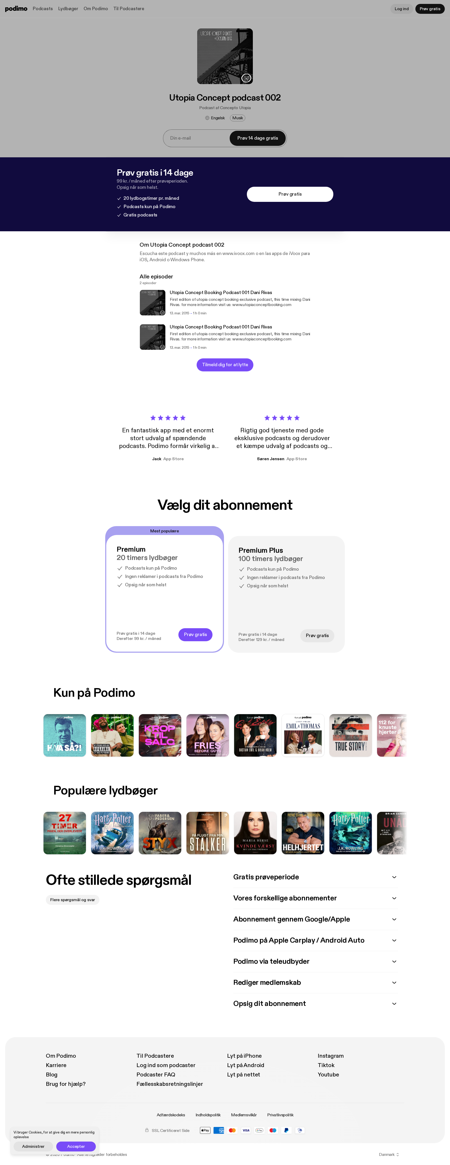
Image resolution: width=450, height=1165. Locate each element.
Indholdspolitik (208, 1115)
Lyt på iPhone (244, 1056)
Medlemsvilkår (244, 1115)
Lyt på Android (245, 1065)
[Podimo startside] (16, 9)
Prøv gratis (430, 8)
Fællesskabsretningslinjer (169, 1084)
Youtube (328, 1074)
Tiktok (326, 1065)
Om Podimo (96, 9)
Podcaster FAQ (155, 1074)
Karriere (56, 1065)
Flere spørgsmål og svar (72, 899)
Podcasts (43, 9)
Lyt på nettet (243, 1074)
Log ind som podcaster (165, 1065)
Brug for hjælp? (66, 1084)
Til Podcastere (128, 9)
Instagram (331, 1056)
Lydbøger (68, 9)
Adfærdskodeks (171, 1115)
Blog (52, 1074)
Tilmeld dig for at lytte (225, 365)
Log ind (402, 8)
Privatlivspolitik (280, 1115)
